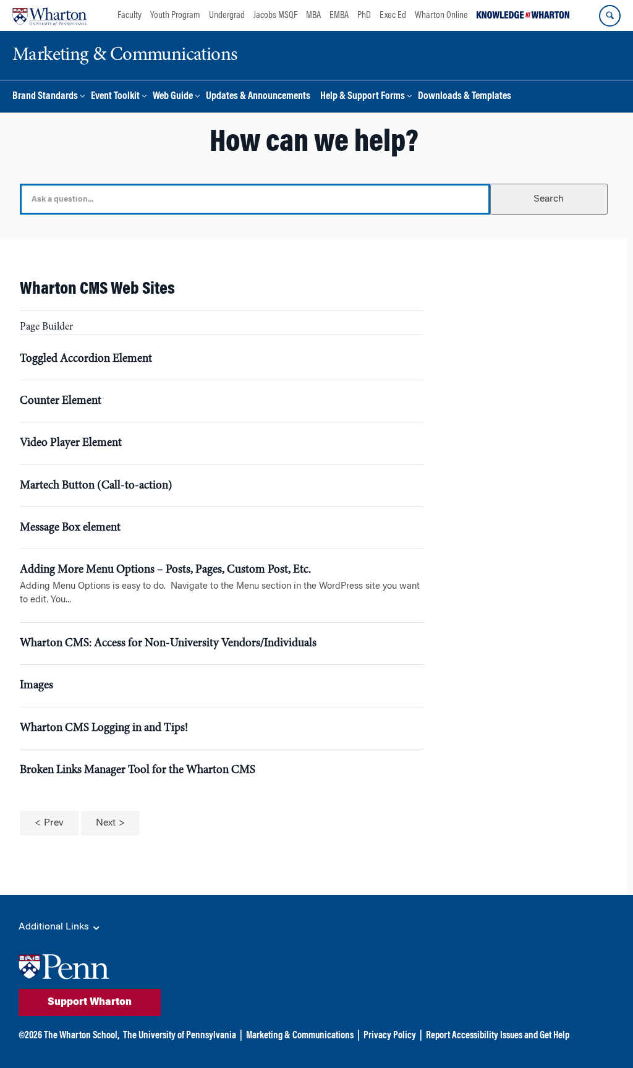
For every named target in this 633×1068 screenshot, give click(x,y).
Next (106, 823)
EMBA (339, 15)
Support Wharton (90, 1002)
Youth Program (175, 15)
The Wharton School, (81, 1036)
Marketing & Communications (300, 1036)
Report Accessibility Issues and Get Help (497, 1036)
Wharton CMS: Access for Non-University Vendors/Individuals (168, 643)
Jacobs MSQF (275, 15)
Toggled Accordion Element (86, 359)
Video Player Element (71, 443)
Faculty (129, 15)
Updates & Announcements (258, 97)
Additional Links (55, 927)
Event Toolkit (115, 97)
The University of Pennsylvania (179, 1036)
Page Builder (46, 327)
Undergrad (227, 15)
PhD (364, 15)
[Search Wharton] (610, 16)
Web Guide (173, 97)
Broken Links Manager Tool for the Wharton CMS (137, 770)
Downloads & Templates (464, 97)
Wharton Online (441, 15)
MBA (313, 15)
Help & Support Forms (362, 97)
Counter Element (60, 401)
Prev (54, 823)
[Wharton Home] (49, 15)
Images (36, 685)
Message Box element (70, 528)
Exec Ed (393, 15)
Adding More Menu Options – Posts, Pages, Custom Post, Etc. (165, 570)
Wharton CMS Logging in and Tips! (104, 728)
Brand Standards (45, 97)
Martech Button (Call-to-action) (96, 486)
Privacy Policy (389, 1036)
